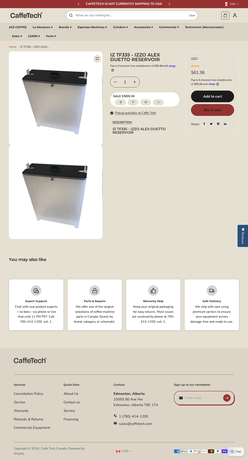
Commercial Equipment (32, 427)
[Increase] (135, 82)
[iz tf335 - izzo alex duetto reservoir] (97, 58)
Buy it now (212, 109)
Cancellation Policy (28, 393)
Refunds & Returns (28, 419)
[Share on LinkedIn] (225, 123)
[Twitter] (211, 123)
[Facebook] (204, 123)
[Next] (169, 4)
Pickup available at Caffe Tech (135, 113)
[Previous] (79, 4)
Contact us (72, 402)
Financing (71, 419)
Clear (192, 15)
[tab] (122, 122)
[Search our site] (70, 15)
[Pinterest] (218, 123)
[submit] (227, 398)
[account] (235, 15)
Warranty (21, 410)
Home (12, 47)
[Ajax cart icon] (225, 15)
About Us (71, 393)
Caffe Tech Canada (53, 448)
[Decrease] (115, 82)
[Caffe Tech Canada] (26, 15)
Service (19, 402)
